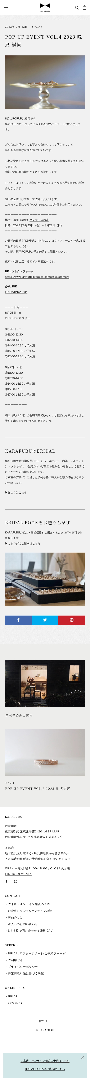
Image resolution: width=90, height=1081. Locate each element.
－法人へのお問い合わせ (21, 924)
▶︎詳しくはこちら (16, 492)
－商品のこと (14, 917)
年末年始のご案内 (19, 715)
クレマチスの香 (39, 219)
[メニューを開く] (6, 7)
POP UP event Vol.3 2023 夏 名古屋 (38, 788)
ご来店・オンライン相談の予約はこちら (45, 1060)
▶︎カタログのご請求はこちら (22, 543)
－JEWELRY (14, 1002)
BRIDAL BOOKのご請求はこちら (45, 1069)
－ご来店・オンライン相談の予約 (27, 904)
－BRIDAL (12, 996)
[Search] (77, 7)
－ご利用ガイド (15, 960)
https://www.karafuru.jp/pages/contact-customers (37, 276)
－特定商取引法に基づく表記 (24, 973)
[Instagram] (15, 881)
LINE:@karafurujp (16, 292)
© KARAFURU (45, 1030)
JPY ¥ (43, 1021)
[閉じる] (82, 1057)
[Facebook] (6, 881)
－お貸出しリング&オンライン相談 (28, 910)
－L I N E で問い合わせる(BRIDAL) (29, 930)
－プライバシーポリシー (21, 966)
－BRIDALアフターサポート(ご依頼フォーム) (36, 953)
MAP (55, 831)
